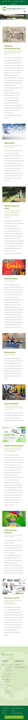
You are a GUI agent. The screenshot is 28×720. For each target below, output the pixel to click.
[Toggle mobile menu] (25, 11)
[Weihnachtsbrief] (14, 131)
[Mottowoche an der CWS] (14, 586)
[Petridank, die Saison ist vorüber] (14, 194)
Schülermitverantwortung (10, 603)
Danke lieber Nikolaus (11, 278)
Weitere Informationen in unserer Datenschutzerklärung (17, 710)
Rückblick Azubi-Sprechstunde (13, 446)
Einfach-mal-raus (14, 214)
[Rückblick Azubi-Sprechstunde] (14, 434)
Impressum (18, 664)
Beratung (17, 449)
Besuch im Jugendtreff (11, 404)
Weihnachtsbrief (9, 143)
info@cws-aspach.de (7, 680)
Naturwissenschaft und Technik (11, 215)
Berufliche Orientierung (9, 451)
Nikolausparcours (9, 352)
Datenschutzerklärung (20, 667)
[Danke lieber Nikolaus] (14, 267)
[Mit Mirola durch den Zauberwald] (14, 519)
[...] (8, 118)
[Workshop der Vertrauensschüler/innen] (14, 34)
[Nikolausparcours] (14, 341)
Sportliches (7, 217)
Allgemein (12, 52)
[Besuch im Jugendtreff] (14, 392)
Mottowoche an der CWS (11, 598)
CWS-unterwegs (19, 407)
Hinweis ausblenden (14, 717)
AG (11, 210)
